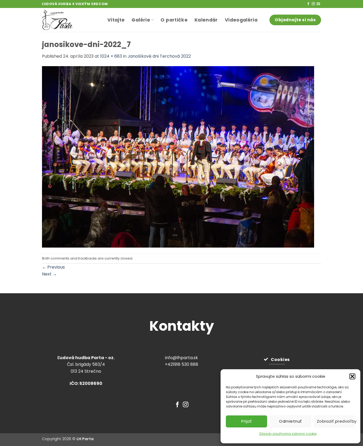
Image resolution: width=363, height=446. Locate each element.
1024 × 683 (111, 56)
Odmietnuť (290, 421)
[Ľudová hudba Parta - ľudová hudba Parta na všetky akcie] (70, 20)
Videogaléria (241, 20)
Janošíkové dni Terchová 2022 (159, 56)
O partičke (174, 20)
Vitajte (116, 20)
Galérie (141, 20)
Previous (53, 267)
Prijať (246, 421)
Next (49, 274)
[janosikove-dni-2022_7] (178, 156)
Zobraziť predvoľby (336, 421)
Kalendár (206, 20)
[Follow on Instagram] (313, 4)
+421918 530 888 (181, 364)
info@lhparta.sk (181, 358)
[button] (352, 376)
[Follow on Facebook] (308, 4)
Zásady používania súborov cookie (287, 433)
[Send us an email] (318, 4)
